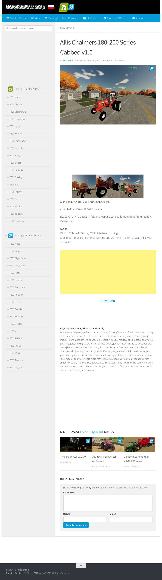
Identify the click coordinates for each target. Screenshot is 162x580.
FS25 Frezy (15, 155)
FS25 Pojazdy (16, 148)
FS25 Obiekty (16, 177)
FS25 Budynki (16, 170)
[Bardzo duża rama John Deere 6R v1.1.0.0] (139, 444)
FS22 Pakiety (16, 338)
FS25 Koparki (16, 133)
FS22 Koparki (16, 280)
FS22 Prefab (15, 345)
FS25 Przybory (17, 221)
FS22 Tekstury (16, 360)
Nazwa (67, 513)
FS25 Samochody (18, 140)
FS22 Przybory (17, 367)
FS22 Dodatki (16, 309)
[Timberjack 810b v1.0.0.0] (76, 444)
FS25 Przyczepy (17, 119)
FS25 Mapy (15, 97)
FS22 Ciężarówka (18, 258)
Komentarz (69, 492)
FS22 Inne (14, 331)
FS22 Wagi (15, 352)
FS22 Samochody (18, 287)
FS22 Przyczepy (17, 265)
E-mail (113, 513)
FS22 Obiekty (16, 323)
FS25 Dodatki (16, 162)
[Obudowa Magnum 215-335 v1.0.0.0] (108, 444)
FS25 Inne (14, 184)
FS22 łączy (15, 272)
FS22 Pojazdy (16, 294)
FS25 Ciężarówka (18, 111)
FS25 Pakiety (16, 191)
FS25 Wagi (15, 206)
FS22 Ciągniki (67, 27)
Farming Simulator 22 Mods (19, 573)
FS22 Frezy (15, 301)
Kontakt (25, 569)
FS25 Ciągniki (16, 104)
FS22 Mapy (15, 243)
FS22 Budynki (16, 316)
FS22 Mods (39, 573)
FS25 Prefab (15, 199)
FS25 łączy (15, 126)
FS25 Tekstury (16, 213)
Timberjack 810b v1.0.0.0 (73, 456)
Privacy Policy (13, 569)
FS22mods (68, 60)
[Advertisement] (108, 149)
